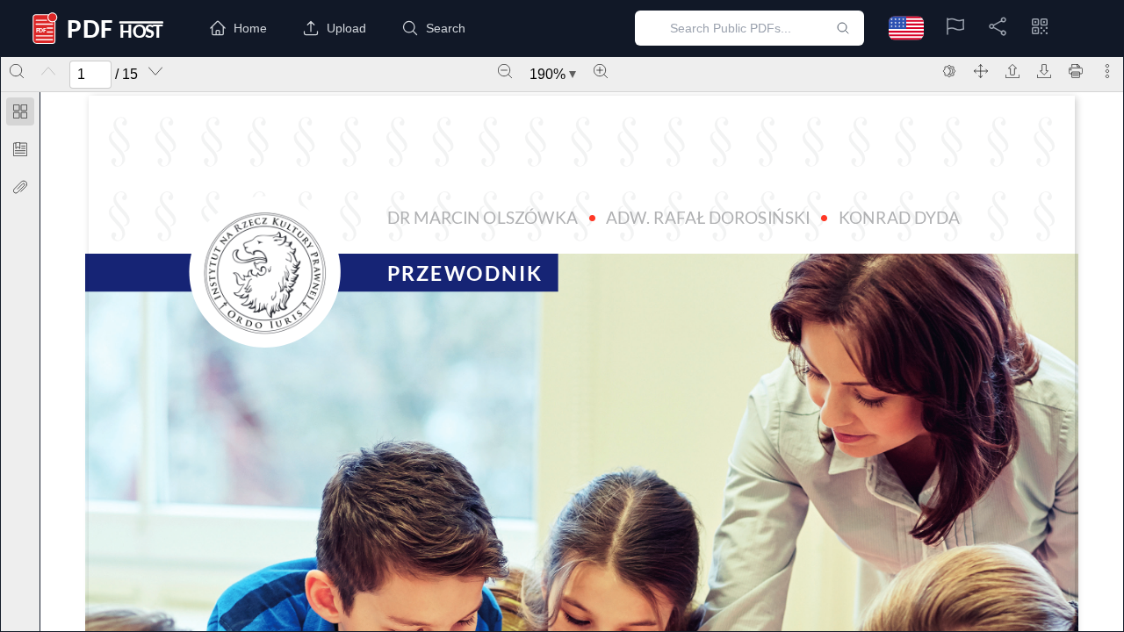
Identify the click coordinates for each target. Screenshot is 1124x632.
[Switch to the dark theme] (949, 71)
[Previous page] (48, 71)
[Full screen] (981, 71)
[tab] (20, 114)
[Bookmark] (20, 149)
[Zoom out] (505, 71)
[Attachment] (20, 187)
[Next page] (155, 71)
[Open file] (1012, 71)
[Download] (1044, 71)
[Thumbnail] (20, 111)
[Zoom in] (601, 71)
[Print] (1076, 71)
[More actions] (1107, 71)
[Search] (17, 71)
